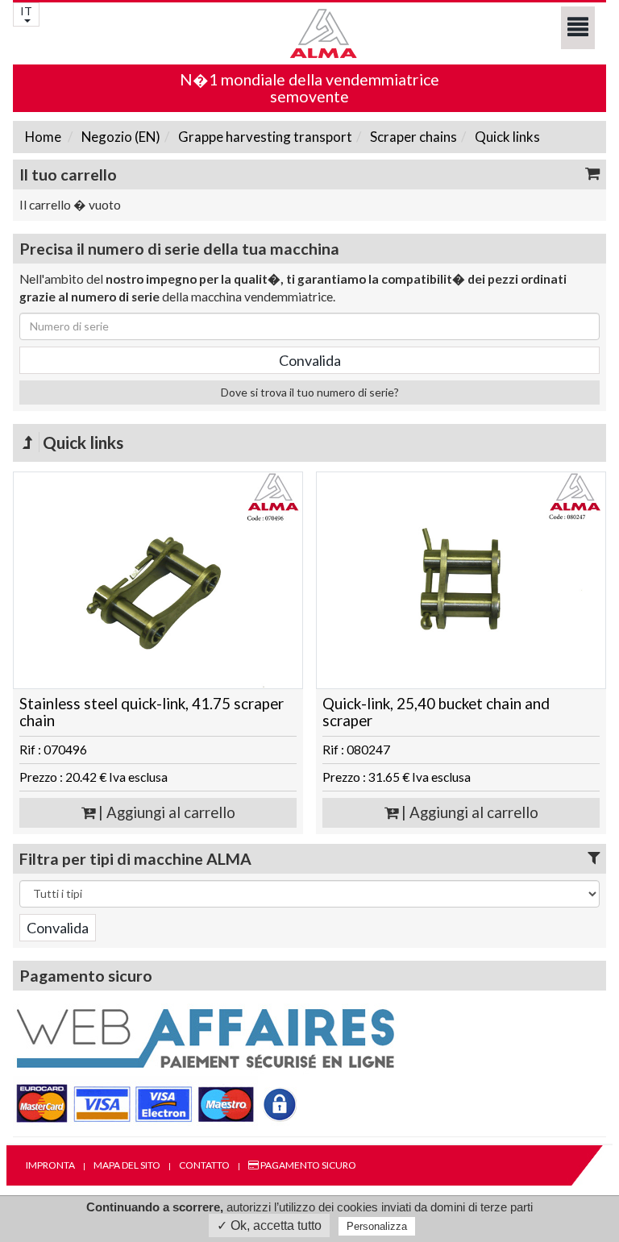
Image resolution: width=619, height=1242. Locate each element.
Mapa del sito (126, 1165)
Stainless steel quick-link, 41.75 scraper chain (151, 712)
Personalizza (377, 1226)
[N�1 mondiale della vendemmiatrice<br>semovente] (309, 33)
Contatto (204, 1165)
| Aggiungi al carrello (165, 812)
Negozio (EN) (119, 136)
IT (26, 11)
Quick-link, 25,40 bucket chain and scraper (436, 712)
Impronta (50, 1165)
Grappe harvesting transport (264, 136)
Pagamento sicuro (307, 1165)
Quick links (506, 136)
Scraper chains (412, 136)
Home (43, 136)
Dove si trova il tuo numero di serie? (310, 392)
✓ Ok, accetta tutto (269, 1225)
